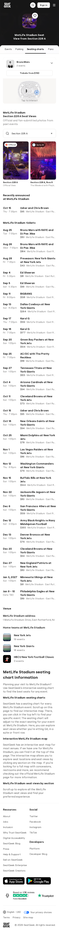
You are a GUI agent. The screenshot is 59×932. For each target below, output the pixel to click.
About (6, 816)
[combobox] (29, 133)
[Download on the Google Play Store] (38, 880)
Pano (51, 49)
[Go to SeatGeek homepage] (7, 5)
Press (6, 848)
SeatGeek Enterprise (15, 865)
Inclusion (8, 827)
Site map (28, 917)
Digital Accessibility (14, 837)
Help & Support (12, 854)
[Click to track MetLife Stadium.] (35, 16)
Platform (34, 848)
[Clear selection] (51, 133)
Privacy (16, 917)
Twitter (33, 816)
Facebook (35, 821)
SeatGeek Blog (11, 843)
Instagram (35, 827)
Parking (19, 49)
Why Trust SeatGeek (15, 832)
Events (8, 49)
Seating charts (35, 49)
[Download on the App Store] (14, 880)
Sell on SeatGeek (13, 859)
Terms (6, 917)
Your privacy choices (41, 912)
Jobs (5, 821)
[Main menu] (54, 5)
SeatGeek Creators (14, 870)
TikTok (33, 832)
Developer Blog (38, 853)
